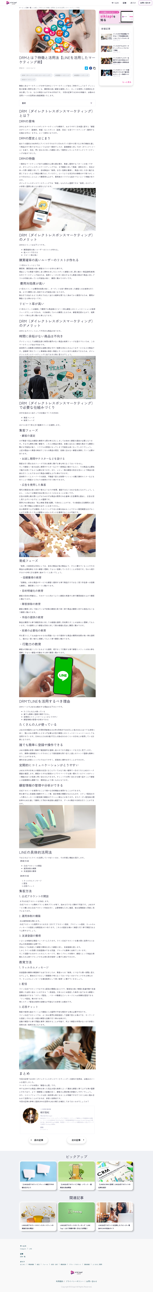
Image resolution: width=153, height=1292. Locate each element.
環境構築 (31, 1264)
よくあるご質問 (97, 1264)
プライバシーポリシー (75, 1281)
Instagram (23, 1249)
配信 (38, 1264)
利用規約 (59, 1281)
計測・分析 (54, 1264)
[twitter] (86, 68)
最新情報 (87, 1264)
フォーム (45, 1264)
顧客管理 (63, 1264)
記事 (124, 2)
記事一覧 (28, 8)
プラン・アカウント (75, 1264)
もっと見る (126, 82)
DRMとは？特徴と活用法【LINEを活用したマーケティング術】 (59, 8)
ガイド (133, 2)
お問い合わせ (91, 1281)
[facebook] (90, 68)
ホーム (21, 8)
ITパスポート (44, 1129)
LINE (35, 8)
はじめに (22, 1264)
